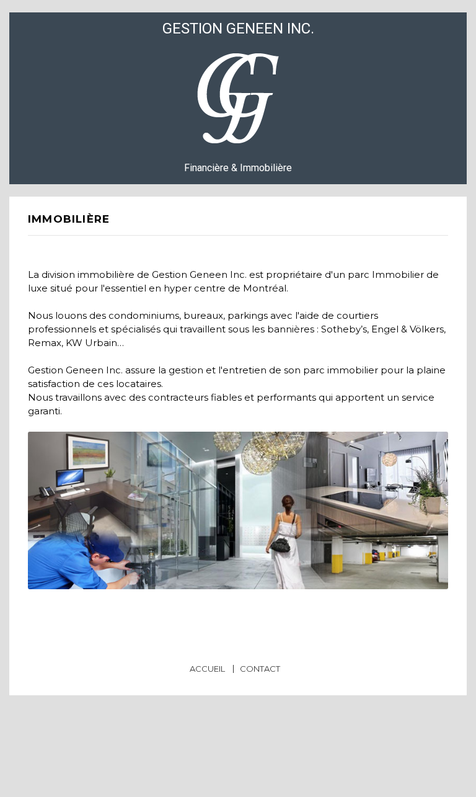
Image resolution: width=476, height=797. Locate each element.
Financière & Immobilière (238, 98)
